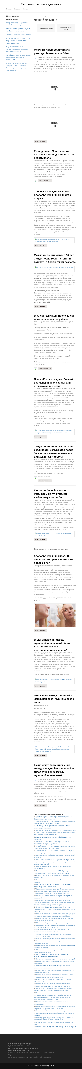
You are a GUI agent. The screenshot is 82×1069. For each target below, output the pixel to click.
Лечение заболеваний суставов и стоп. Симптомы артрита (56, 830)
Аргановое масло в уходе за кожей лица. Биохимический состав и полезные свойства (18, 41)
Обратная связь (13, 1055)
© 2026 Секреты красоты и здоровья (21, 1043)
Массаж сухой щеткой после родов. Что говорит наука (55, 923)
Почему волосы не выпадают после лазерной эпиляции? (55, 959)
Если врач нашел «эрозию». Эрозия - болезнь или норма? (55, 939)
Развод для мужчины (46, 28)
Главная (9, 9)
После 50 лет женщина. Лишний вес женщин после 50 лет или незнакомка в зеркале (53, 382)
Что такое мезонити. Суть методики (18, 35)
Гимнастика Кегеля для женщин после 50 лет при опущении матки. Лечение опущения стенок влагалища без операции (54, 909)
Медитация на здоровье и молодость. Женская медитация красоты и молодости (17, 49)
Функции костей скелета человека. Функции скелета (54, 1011)
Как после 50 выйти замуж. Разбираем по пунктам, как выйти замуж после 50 (50, 493)
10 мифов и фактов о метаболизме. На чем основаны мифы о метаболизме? (18, 57)
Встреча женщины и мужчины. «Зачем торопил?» (53, 986)
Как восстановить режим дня (46, 993)
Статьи (25, 9)
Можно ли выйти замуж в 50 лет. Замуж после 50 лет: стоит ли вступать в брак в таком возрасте (55, 258)
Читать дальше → (40, 141)
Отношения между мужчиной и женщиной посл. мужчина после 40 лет (54, 699)
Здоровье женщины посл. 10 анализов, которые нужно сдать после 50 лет (54, 559)
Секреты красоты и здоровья (41, 4)
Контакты (11, 1048)
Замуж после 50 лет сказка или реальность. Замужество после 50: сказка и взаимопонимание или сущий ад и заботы (53, 452)
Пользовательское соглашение (27, 1048)
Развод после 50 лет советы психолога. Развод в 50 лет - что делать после (54, 154)
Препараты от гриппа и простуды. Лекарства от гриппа (55, 889)
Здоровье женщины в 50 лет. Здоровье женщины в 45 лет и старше (53, 195)
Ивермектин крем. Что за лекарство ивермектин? (53, 984)
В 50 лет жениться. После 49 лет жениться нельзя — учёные (54, 317)
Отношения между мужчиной (66, 28)
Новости (17, 9)
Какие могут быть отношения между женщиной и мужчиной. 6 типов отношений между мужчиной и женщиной (54, 770)
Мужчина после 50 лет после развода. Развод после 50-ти (52, 51)
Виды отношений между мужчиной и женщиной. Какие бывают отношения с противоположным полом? (52, 645)
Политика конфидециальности (18, 1050)
